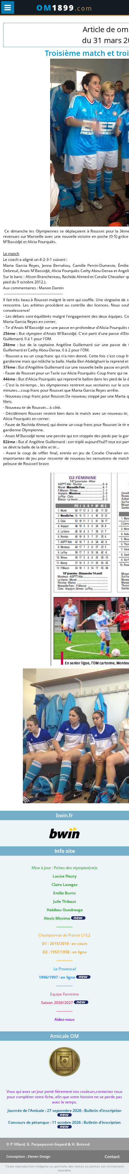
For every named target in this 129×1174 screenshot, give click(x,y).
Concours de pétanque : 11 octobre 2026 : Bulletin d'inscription (64, 1122)
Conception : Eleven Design (28, 1156)
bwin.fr (64, 815)
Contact (112, 1156)
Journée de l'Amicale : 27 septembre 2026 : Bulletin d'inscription (64, 1110)
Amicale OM (64, 1036)
